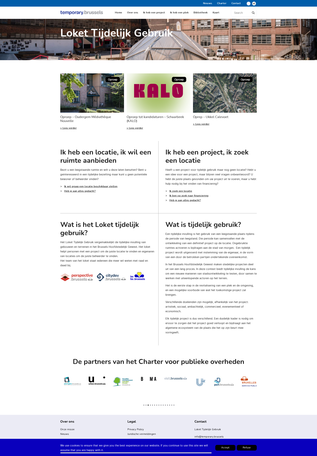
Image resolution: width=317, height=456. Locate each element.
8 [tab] (159, 405)
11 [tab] (166, 405)
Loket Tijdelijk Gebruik (207, 429)
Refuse (247, 447)
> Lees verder (68, 128)
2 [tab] (147, 405)
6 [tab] (155, 405)
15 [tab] (174, 405)
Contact (236, 3)
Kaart (216, 12)
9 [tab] (162, 405)
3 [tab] (149, 405)
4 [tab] (151, 405)
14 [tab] (172, 405)
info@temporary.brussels (209, 437)
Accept (225, 447)
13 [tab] (170, 405)
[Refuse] (136, 452)
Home (118, 12)
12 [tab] (168, 405)
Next (259, 388)
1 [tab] (144, 405)
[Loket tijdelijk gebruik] (81, 12)
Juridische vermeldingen (141, 434)
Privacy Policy (135, 429)
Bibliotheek (201, 12)
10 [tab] (164, 405)
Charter (222, 3)
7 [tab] (157, 405)
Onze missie (67, 429)
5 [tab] (153, 405)
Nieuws (207, 3)
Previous (57, 388)
